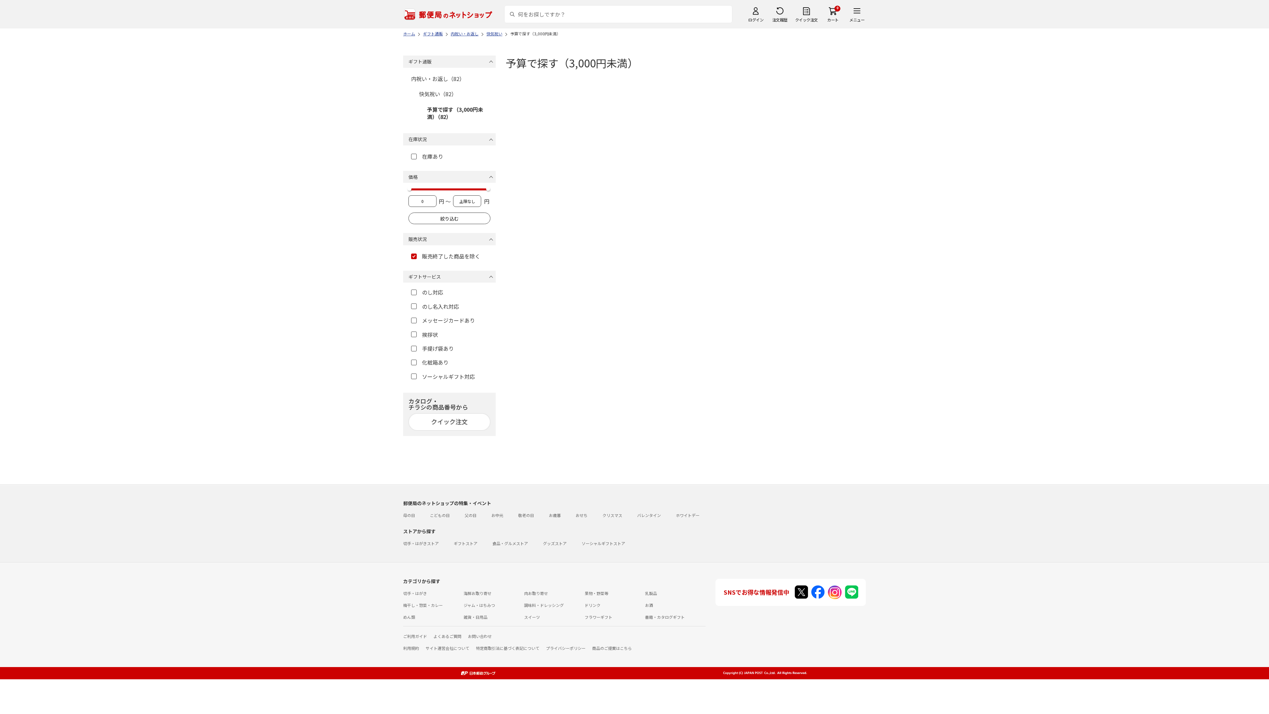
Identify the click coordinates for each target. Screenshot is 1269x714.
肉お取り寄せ (536, 593)
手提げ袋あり (438, 348)
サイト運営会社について (447, 648)
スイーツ (532, 617)
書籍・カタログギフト (665, 617)
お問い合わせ (480, 636)
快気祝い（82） (438, 94)
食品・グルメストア (510, 543)
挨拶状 (430, 334)
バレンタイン (649, 515)
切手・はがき (415, 593)
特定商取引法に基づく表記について (507, 648)
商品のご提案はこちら (612, 648)
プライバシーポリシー (566, 648)
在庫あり (432, 156)
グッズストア (555, 543)
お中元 (497, 515)
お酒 (649, 605)
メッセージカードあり (448, 320)
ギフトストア (466, 543)
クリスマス (612, 515)
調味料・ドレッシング (544, 605)
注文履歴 (780, 19)
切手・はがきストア (421, 543)
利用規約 (411, 648)
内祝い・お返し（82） (438, 79)
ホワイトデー (688, 515)
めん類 (409, 617)
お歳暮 (555, 515)
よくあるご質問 (447, 636)
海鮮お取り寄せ (477, 593)
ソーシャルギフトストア (603, 543)
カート (833, 19)
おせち (582, 515)
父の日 (471, 515)
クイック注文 (806, 19)
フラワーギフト (598, 617)
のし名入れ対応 (440, 306)
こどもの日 (440, 515)
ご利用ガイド (415, 636)
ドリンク (592, 605)
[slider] (409, 189)
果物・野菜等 (596, 593)
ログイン (755, 19)
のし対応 (432, 292)
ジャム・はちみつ (479, 605)
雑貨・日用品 (475, 617)
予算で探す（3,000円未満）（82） (455, 113)
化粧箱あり (435, 362)
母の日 (409, 515)
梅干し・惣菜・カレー (423, 605)
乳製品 (651, 593)
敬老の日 (526, 515)
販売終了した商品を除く (451, 256)
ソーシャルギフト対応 (448, 376)
